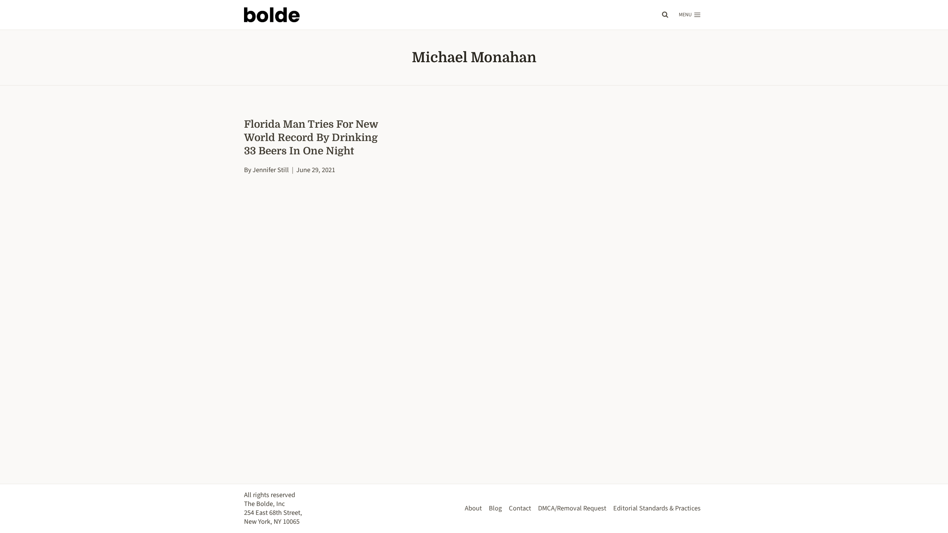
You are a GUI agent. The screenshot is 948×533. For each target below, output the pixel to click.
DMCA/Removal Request (572, 508)
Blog (495, 508)
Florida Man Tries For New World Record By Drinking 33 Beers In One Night (311, 137)
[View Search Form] (665, 14)
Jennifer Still (271, 170)
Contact (520, 508)
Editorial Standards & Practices (657, 508)
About (473, 508)
